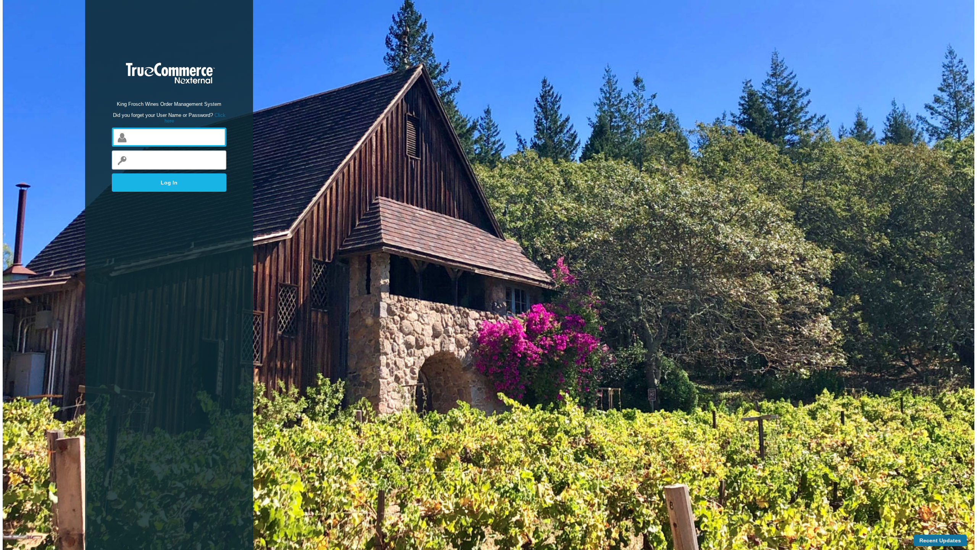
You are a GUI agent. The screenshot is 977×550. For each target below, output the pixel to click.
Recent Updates (940, 540)
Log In (169, 183)
